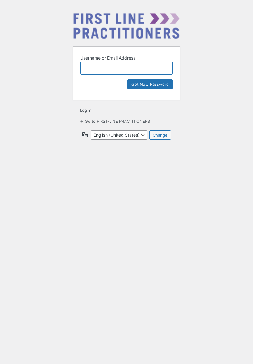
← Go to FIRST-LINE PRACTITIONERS (115, 121)
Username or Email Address (107, 57)
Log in (86, 110)
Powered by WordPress (126, 26)
